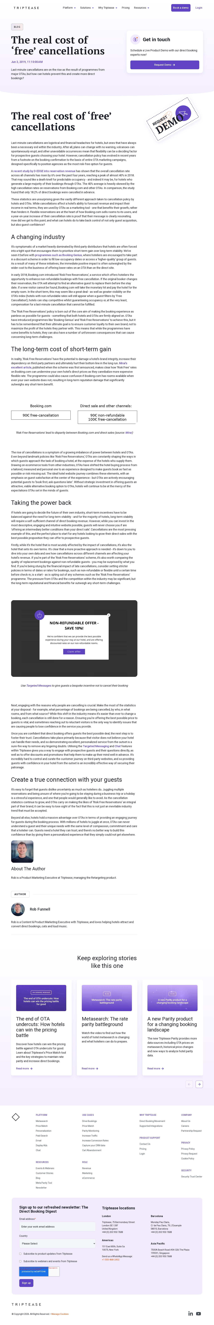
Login (142, 1153)
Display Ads (41, 1145)
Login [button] (199, 7)
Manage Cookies (60, 1314)
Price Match (42, 1126)
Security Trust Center (191, 1176)
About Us (185, 1121)
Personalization (43, 1131)
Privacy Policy (188, 1149)
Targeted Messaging (96, 746)
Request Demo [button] (163, 64)
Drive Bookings (89, 1121)
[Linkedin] (190, 1313)
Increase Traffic (89, 1135)
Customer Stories (44, 1173)
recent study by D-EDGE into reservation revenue (44, 171)
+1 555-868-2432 (110, 1259)
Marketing (87, 1173)
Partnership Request (191, 1131)
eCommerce (88, 1178)
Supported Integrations (151, 1126)
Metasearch (42, 1121)
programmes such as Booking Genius (58, 255)
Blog (38, 1178)
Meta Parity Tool (44, 1183)
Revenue (86, 1168)
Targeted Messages (38, 685)
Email (38, 1140)
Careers (185, 1126)
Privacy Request (189, 1153)
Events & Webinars (45, 1168)
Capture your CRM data (93, 1145)
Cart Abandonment (91, 1150)
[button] (199, 1084)
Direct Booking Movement (152, 1121)
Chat (118, 746)
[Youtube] (198, 1313)
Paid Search (42, 1135)
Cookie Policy (187, 1158)
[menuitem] (69, 7)
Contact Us (145, 1144)
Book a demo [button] (181, 7)
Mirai (128, 432)
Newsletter (41, 1187)
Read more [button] (22, 1068)
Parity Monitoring (90, 1131)
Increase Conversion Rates (95, 1140)
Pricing (143, 1149)
